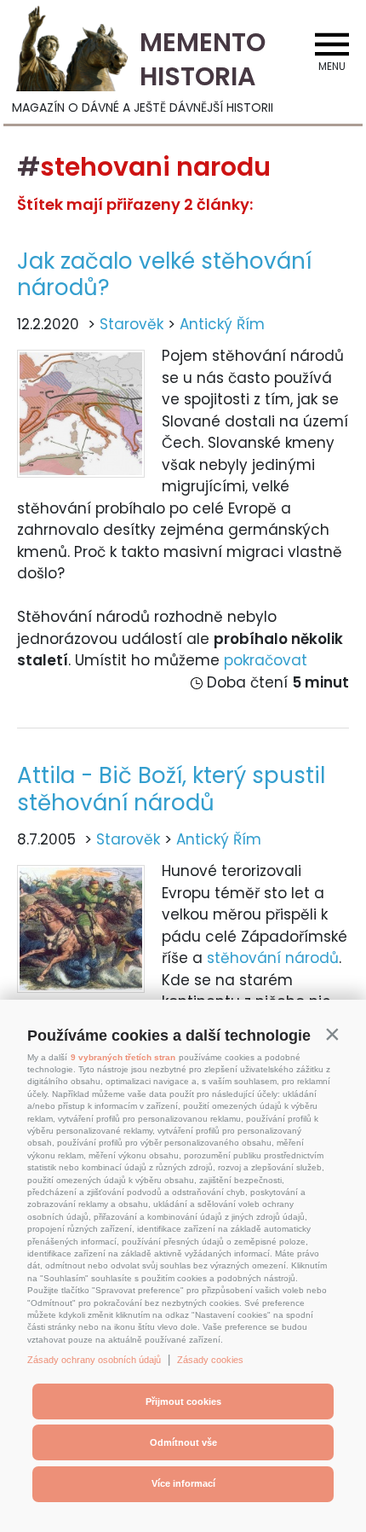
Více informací (183, 1483)
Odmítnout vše (183, 1442)
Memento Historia (203, 59)
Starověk (131, 324)
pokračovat (265, 660)
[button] (332, 1034)
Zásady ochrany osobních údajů (94, 1360)
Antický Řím (222, 324)
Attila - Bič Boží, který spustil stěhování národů (171, 788)
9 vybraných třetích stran (123, 1057)
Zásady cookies (210, 1360)
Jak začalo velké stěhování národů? (164, 274)
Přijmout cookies (183, 1401)
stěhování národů (273, 958)
